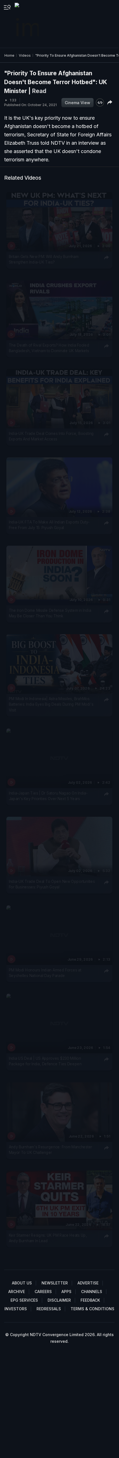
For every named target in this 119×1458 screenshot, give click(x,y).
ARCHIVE (16, 1291)
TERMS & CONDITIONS (92, 1308)
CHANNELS (91, 1291)
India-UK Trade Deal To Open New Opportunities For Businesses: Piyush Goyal (52, 884)
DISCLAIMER (59, 1300)
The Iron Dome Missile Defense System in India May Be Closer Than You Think (50, 613)
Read (39, 90)
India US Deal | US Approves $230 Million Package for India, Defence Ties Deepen (45, 1061)
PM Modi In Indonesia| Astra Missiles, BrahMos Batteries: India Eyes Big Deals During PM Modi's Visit (51, 705)
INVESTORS (15, 1308)
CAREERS (43, 1291)
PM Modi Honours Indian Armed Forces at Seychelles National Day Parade (45, 973)
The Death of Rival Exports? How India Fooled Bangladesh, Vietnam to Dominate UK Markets (49, 348)
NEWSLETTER (55, 1283)
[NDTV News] (27, 24)
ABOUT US (22, 1283)
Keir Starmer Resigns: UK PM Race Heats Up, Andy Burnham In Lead (48, 1238)
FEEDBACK (90, 1300)
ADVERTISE (88, 1283)
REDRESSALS (49, 1308)
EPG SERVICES (24, 1300)
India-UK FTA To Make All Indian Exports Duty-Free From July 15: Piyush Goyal (49, 525)
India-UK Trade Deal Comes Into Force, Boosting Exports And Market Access (51, 436)
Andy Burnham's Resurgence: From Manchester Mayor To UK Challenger (50, 1149)
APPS (66, 1291)
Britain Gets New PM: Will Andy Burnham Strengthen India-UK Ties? (44, 259)
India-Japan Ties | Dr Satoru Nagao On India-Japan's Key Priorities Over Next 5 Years (48, 796)
